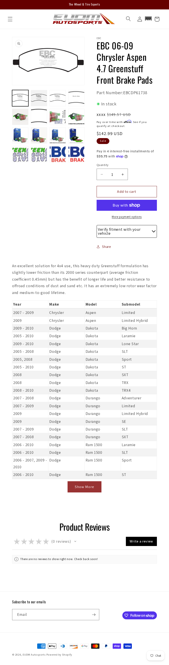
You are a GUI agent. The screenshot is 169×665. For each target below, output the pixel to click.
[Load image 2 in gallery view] (39, 98)
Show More (84, 486)
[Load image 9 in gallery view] (20, 135)
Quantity (103, 165)
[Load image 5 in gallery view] (20, 117)
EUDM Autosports (34, 654)
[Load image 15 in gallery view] (58, 154)
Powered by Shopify (59, 654)
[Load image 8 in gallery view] (76, 117)
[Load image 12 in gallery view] (76, 135)
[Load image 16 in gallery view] (76, 154)
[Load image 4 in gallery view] (76, 98)
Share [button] (106, 246)
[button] (10, 19)
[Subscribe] (93, 614)
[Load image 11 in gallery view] (58, 135)
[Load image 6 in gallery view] (39, 117)
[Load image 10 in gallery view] (39, 135)
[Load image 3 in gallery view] (58, 98)
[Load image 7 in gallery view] (58, 117)
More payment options (127, 217)
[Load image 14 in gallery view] (39, 154)
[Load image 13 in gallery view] (20, 154)
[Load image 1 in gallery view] (20, 98)
